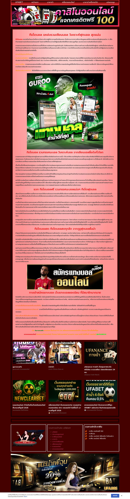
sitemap (110, 2)
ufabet (54, 432)
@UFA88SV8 (101, 334)
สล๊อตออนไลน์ (57, 444)
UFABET (19, 2)
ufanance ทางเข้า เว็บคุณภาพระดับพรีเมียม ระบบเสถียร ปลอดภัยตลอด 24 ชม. (99, 369)
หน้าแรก (35, 2)
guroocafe (17, 366)
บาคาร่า (50, 2)
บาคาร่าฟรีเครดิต (90, 2)
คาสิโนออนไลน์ (57, 437)
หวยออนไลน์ (56, 446)
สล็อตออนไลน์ (68, 2)
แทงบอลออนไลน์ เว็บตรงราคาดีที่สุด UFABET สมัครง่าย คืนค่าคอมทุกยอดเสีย (100, 406)
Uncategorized (57, 434)
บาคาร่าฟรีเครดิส (57, 442)
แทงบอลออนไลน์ (30, 334)
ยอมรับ (115, 496)
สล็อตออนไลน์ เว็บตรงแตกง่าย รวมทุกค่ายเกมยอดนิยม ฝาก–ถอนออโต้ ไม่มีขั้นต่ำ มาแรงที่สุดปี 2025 (65, 408)
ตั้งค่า (25, 497)
